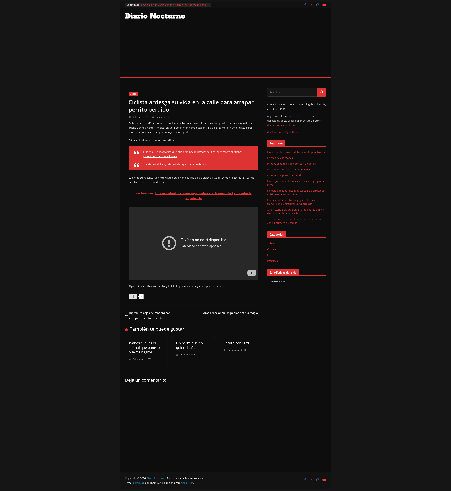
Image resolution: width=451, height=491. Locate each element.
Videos (133, 94)
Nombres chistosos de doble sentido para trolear (296, 152)
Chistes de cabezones (280, 158)
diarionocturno (162, 116)
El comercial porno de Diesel (284, 175)
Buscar (321, 92)
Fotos (270, 255)
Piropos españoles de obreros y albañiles (291, 163)
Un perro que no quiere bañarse (189, 345)
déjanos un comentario (281, 125)
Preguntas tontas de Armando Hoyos (288, 169)
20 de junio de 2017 (196, 164)
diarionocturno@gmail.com (283, 132)
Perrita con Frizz (236, 343)
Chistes (271, 249)
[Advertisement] (225, 50)
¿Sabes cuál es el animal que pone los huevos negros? (145, 347)
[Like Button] (133, 296)
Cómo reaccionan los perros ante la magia (230, 313)
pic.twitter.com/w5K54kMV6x (160, 156)
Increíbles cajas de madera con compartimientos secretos (150, 315)
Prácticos (272, 260)
